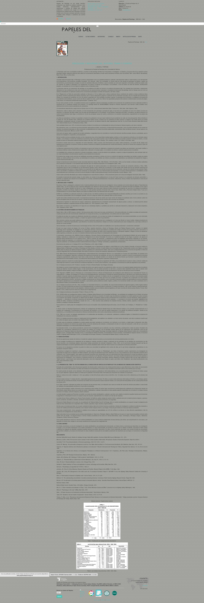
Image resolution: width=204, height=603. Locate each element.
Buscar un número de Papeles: (65, 590)
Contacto (108, 600)
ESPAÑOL (60, 18)
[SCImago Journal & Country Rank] (82, 593)
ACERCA (80, 36)
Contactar (144, 585)
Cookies (103, 600)
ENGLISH (68, 18)
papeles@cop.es (126, 10)
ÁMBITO (118, 36)
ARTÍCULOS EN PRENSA (129, 36)
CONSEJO (110, 36)
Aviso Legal (97, 600)
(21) (146, 42)
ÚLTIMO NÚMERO (90, 36)
